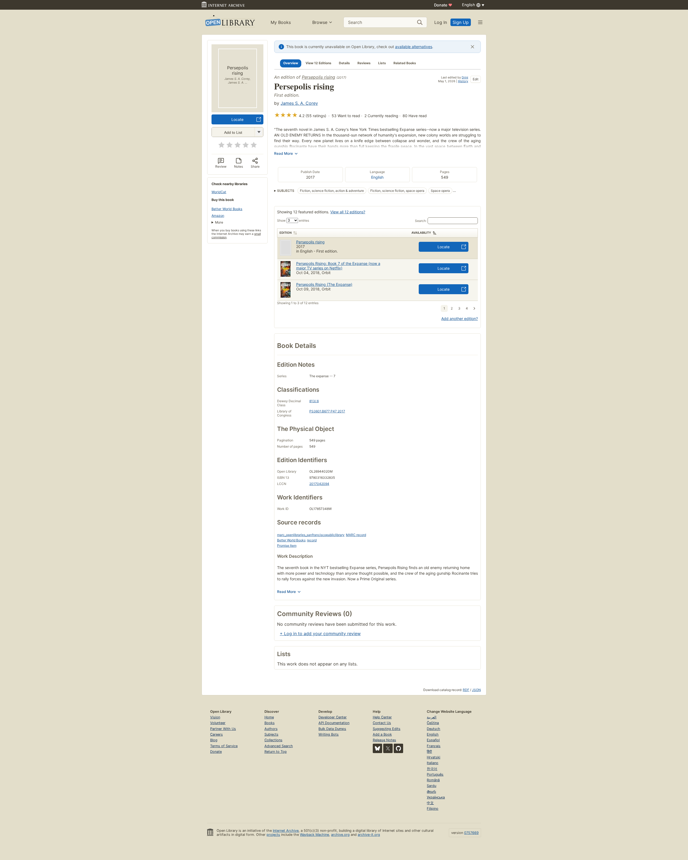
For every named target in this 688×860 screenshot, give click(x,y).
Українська (436, 797)
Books (269, 723)
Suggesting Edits (386, 729)
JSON (476, 690)
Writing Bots (328, 734)
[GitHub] (398, 748)
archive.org (340, 835)
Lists (382, 63)
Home (269, 717)
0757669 (471, 833)
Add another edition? (459, 318)
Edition (286, 233)
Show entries (293, 220)
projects (273, 835)
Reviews (364, 63)
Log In (440, 22)
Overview (290, 63)
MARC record (356, 535)
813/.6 (314, 401)
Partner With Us (223, 729)
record (312, 540)
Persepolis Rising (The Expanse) (324, 284)
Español (433, 740)
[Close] (472, 47)
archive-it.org (369, 835)
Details (344, 63)
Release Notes (384, 740)
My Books (281, 22)
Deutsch (433, 729)
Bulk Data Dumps (332, 729)
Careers (216, 734)
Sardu (431, 786)
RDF (466, 690)
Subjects (271, 734)
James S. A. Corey (299, 103)
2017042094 (319, 484)
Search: (421, 221)
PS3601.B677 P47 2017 (327, 411)
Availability (421, 233)
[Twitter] (388, 748)
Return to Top (275, 752)
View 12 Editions (318, 63)
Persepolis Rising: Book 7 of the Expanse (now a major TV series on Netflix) (338, 265)
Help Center (382, 717)
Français (433, 746)
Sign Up (461, 22)
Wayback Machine (314, 835)
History (463, 81)
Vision (215, 717)
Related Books (404, 63)
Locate (237, 119)
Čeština (433, 723)
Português (435, 774)
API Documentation (333, 723)
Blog (213, 740)
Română (433, 780)
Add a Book (382, 734)
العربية (431, 717)
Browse (319, 22)
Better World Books (227, 209)
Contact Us (382, 723)
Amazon (218, 216)
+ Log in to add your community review (320, 633)
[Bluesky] (377, 748)
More (219, 222)
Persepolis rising (318, 77)
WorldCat (219, 192)
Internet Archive (286, 831)
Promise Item (286, 546)
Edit (475, 79)
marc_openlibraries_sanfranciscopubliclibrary (311, 535)
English (377, 177)
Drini (465, 77)
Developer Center (332, 717)
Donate (443, 5)
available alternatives (413, 46)
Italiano (432, 763)
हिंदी (429, 752)
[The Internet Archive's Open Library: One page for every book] (230, 22)
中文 (430, 803)
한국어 (432, 769)
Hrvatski (433, 757)
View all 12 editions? (347, 212)
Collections (273, 740)
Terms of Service (224, 746)
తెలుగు (431, 792)
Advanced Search (278, 746)
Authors (271, 729)
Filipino (432, 809)
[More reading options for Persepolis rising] (259, 132)
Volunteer (217, 723)
